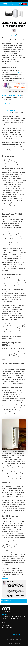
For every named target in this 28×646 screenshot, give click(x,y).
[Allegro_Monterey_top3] (14, 88)
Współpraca (5, 624)
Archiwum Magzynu (7, 627)
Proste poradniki (6, 625)
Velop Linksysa (17, 72)
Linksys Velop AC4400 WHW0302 (11, 95)
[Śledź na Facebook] (19, 4)
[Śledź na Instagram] (24, 4)
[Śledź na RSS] (17, 635)
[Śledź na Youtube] (26, 4)
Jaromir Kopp (14, 34)
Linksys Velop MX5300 (8, 111)
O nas (3, 622)
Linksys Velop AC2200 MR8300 (11, 103)
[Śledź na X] (22, 4)
